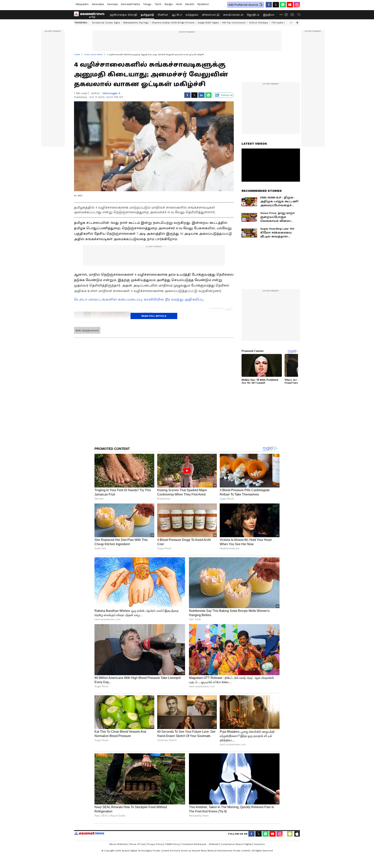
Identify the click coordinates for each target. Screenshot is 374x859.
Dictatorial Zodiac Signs (106, 22)
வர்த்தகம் (191, 14)
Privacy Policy (155, 844)
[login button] (287, 14)
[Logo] (90, 14)
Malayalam (82, 4)
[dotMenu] (281, 15)
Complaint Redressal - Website (200, 844)
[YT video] (290, 4)
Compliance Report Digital (236, 844)
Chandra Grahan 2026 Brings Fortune (173, 22)
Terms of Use (137, 844)
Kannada (112, 4)
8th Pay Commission (234, 22)
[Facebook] (269, 4)
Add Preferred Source (243, 4)
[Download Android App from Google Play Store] (290, 834)
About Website (118, 844)
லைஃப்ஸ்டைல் (233, 14)
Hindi (179, 4)
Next (297, 22)
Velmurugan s (111, 93)
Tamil (157, 4)
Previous (291, 22)
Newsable (98, 4)
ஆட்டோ (177, 14)
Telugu (147, 4)
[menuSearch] (299, 14)
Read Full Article (153, 316)
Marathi (189, 4)
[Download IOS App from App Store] (297, 834)
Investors (259, 844)
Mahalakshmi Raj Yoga (135, 22)
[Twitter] (276, 4)
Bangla (168, 4)
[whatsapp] (283, 4)
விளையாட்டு (211, 14)
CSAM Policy (172, 844)
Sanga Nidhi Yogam (208, 22)
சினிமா (163, 14)
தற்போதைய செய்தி (123, 14)
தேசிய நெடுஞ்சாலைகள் (87, 330)
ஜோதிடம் (253, 14)
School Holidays (258, 22)
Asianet (89, 833)
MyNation (203, 4)
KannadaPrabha (130, 4)
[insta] (297, 4)
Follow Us (227, 95)
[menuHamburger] (292, 15)
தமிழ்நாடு (147, 14)
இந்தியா (268, 14)
